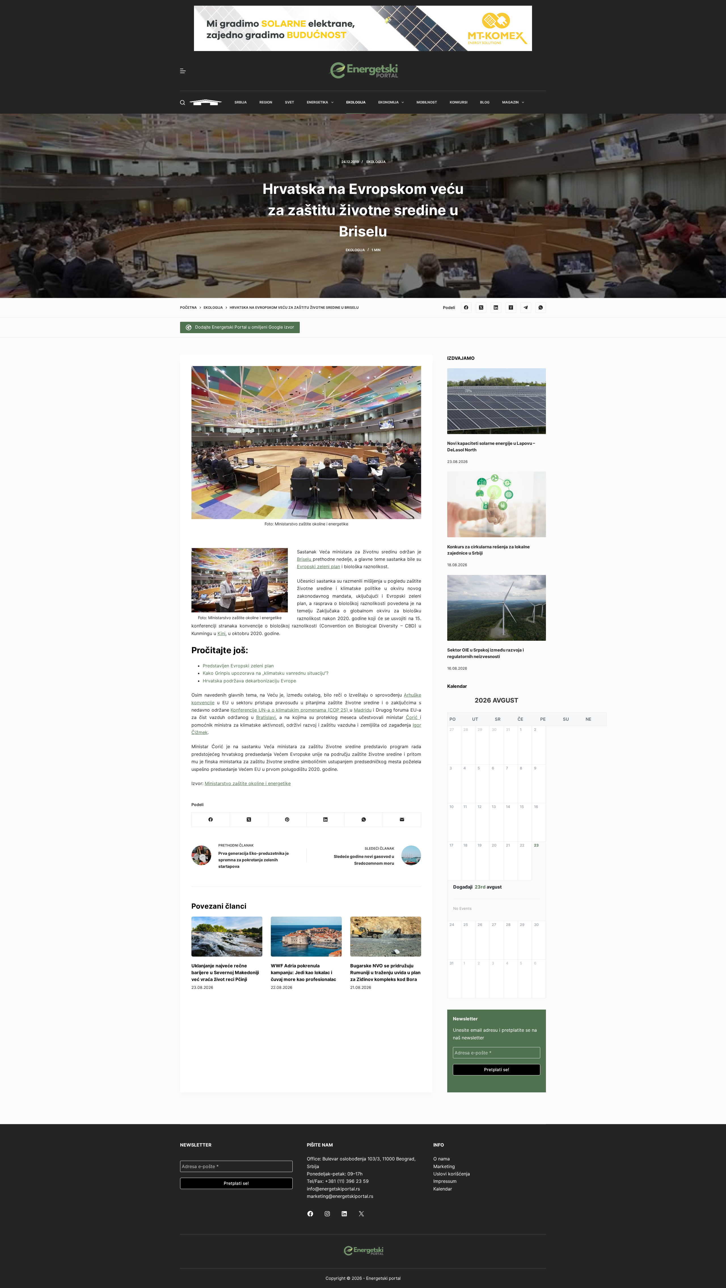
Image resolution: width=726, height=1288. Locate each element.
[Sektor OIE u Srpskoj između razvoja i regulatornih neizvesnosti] (496, 608)
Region (265, 102)
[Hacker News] (511, 307)
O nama (441, 1159)
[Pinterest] (287, 820)
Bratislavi (266, 717)
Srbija (241, 102)
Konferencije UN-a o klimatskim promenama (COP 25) (290, 710)
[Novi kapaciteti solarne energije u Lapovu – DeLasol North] (496, 401)
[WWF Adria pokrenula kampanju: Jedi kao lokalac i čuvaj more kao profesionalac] (306, 937)
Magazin (510, 102)
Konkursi (458, 102)
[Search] (182, 102)
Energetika (317, 102)
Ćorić (413, 717)
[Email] (402, 820)
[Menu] (183, 71)
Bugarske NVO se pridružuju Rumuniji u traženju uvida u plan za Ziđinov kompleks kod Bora (385, 972)
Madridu (363, 710)
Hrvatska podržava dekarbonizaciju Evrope (249, 681)
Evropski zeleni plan (318, 566)
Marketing (444, 1166)
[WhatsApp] (540, 307)
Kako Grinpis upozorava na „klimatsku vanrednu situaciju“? (265, 673)
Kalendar (442, 1189)
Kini (221, 633)
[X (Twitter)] (481, 307)
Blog (484, 102)
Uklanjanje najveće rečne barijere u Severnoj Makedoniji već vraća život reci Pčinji (225, 972)
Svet (289, 102)
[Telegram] (525, 307)
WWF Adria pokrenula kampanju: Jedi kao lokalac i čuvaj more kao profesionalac (303, 972)
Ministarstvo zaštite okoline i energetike (248, 783)
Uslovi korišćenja (451, 1174)
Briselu (305, 559)
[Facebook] (466, 307)
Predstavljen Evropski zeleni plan (238, 666)
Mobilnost (427, 102)
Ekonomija (388, 102)
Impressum (445, 1181)
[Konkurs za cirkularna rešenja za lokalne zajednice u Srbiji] (496, 504)
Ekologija (356, 102)
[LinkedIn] (496, 307)
